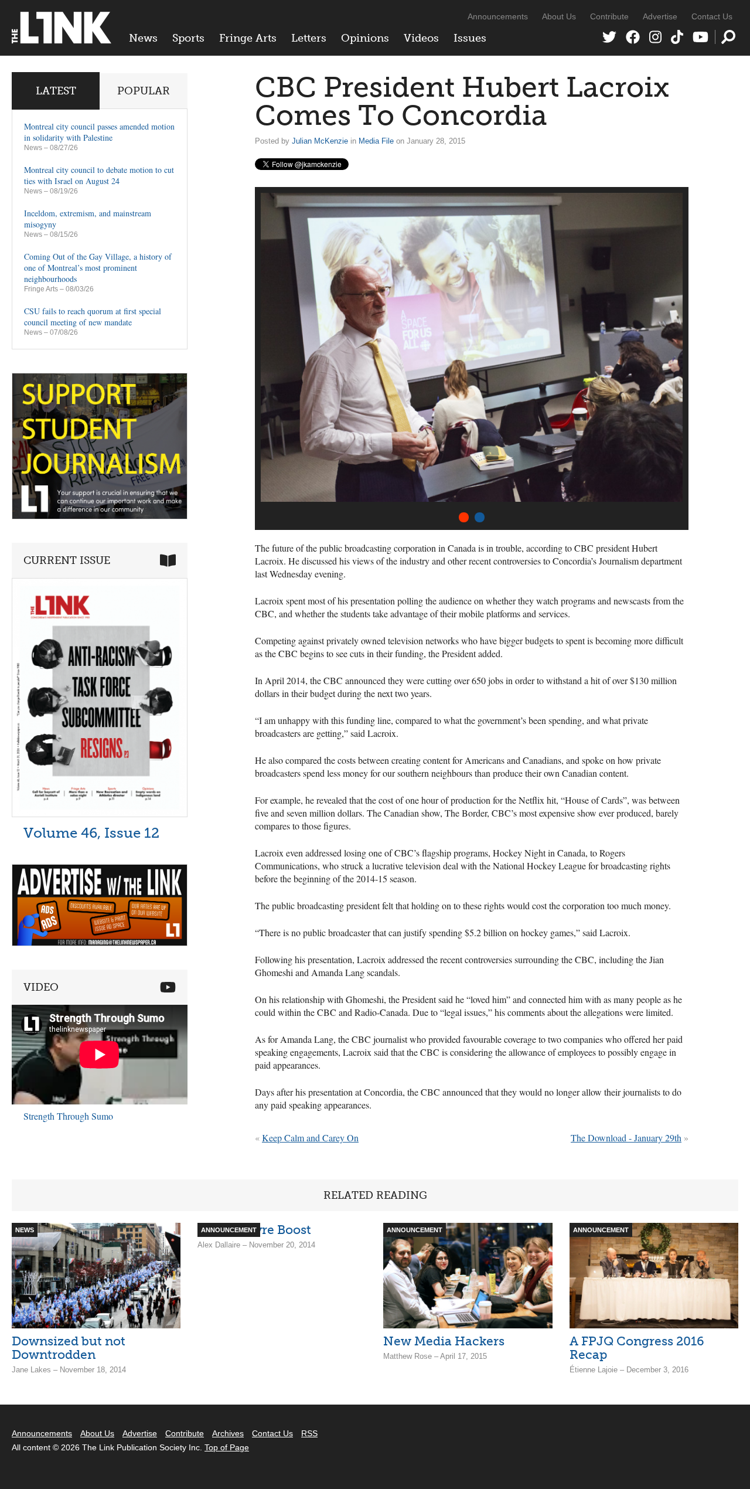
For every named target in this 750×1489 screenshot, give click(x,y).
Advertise (660, 16)
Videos (421, 38)
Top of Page (226, 1447)
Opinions (365, 38)
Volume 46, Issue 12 (91, 832)
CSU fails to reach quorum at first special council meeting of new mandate (92, 316)
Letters (308, 38)
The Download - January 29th (626, 1137)
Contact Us (711, 16)
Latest (56, 90)
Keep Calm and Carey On (310, 1137)
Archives (228, 1433)
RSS (309, 1433)
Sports (188, 38)
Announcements (498, 16)
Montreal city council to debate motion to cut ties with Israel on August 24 (99, 175)
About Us (559, 16)
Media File (376, 141)
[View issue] (100, 814)
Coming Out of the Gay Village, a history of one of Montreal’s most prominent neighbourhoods (98, 267)
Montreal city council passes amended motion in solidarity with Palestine (99, 132)
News (143, 38)
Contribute (609, 16)
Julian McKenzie (320, 141)
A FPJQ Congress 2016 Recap (637, 1348)
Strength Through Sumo (68, 1116)
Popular (143, 90)
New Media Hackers (443, 1341)
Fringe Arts (248, 38)
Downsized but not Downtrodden (68, 1348)
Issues (470, 38)
